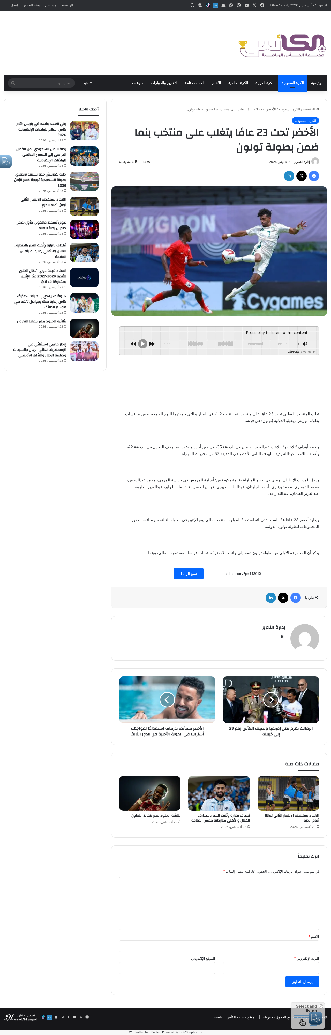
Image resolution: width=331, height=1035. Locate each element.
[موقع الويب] (282, 636)
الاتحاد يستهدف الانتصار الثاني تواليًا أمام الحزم (292, 818)
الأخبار (216, 83)
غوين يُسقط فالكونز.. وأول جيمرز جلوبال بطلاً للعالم (41, 225)
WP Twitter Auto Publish (145, 1032)
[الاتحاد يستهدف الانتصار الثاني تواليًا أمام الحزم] (288, 793)
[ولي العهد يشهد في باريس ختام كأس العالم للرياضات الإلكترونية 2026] (84, 130)
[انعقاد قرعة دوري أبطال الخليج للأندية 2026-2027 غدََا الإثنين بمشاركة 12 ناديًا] (84, 277)
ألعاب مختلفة (195, 83)
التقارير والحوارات (164, 83)
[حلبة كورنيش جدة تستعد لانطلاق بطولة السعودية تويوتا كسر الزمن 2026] (84, 181)
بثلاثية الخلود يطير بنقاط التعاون (155, 815)
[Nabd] (216, 5)
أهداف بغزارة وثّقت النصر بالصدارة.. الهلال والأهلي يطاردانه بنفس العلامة (220, 818)
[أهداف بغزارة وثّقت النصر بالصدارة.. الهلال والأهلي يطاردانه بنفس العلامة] (219, 793)
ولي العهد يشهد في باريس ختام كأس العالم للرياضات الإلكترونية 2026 (41, 129)
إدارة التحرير (302, 162)
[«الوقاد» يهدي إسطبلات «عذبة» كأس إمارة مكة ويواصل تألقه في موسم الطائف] (84, 303)
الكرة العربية (264, 83)
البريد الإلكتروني (306, 958)
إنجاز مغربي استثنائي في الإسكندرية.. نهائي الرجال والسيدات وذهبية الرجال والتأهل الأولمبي (39, 350)
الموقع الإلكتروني (203, 958)
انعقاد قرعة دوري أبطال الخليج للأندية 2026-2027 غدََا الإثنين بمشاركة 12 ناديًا (42, 276)
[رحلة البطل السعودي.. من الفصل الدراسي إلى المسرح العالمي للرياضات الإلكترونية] (84, 156)
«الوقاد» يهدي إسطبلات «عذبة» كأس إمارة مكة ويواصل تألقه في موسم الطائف (40, 301)
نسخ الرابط (188, 573)
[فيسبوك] (314, 176)
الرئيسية (67, 5)
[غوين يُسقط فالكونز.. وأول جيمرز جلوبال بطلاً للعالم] (84, 229)
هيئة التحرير (31, 5)
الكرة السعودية (293, 83)
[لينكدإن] (289, 176)
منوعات (138, 83)
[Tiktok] (208, 5)
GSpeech (293, 351)
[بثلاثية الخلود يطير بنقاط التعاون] (150, 793)
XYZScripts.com (191, 1032)
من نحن (50, 5)
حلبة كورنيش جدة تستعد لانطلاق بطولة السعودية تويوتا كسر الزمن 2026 (40, 180)
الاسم (314, 936)
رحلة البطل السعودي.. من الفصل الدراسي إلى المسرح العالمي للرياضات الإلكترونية (41, 155)
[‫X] (301, 176)
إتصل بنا (12, 5)
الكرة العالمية (238, 83)
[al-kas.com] (282, 43)
